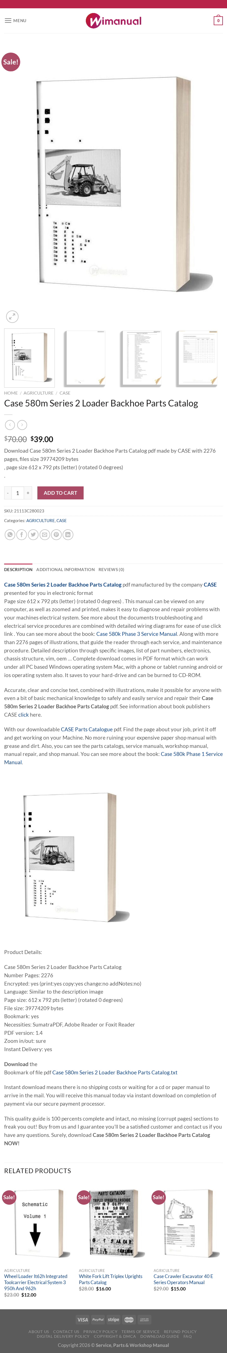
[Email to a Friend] (45, 534)
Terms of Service (140, 1331)
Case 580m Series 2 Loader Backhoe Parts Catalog (63, 585)
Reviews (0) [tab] (111, 569)
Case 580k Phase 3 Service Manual (136, 634)
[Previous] (15, 184)
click (23, 715)
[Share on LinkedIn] (68, 534)
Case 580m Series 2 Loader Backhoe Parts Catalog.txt (114, 1072)
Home (11, 392)
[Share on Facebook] (21, 534)
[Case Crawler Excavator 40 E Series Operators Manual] (188, 1223)
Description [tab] (18, 569)
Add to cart (61, 493)
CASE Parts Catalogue (87, 729)
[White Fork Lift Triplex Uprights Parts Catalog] (113, 1223)
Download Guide (159, 1336)
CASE (65, 392)
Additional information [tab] (65, 569)
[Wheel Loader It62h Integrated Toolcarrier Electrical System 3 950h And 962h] (38, 1223)
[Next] (211, 184)
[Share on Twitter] (33, 534)
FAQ (188, 1336)
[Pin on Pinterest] (56, 534)
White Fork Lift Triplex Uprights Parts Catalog (110, 1279)
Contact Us (66, 1331)
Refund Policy (180, 1331)
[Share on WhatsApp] (10, 534)
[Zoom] (12, 316)
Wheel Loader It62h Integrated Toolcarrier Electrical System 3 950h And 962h (36, 1282)
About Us (39, 1331)
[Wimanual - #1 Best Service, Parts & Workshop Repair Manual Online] (113, 20)
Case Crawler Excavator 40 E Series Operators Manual (183, 1279)
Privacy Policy (100, 1331)
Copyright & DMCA (115, 1336)
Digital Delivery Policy (63, 1336)
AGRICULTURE (38, 392)
